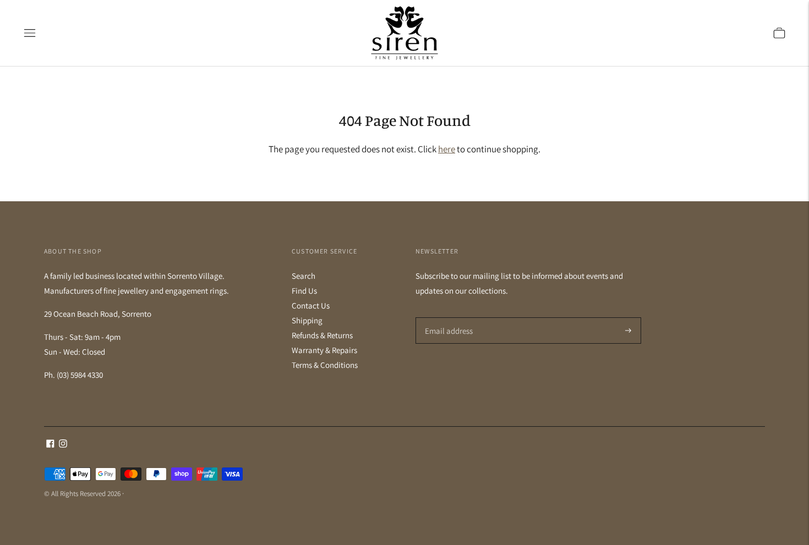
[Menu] (29, 33)
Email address (447, 317)
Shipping (307, 320)
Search (303, 276)
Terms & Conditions (325, 365)
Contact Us (311, 305)
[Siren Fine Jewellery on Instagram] (63, 444)
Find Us (304, 290)
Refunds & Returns (322, 335)
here (446, 149)
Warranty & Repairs (324, 350)
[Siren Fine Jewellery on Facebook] (50, 444)
